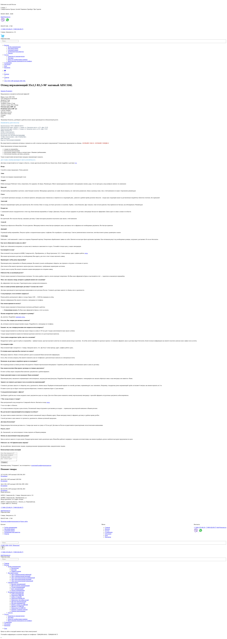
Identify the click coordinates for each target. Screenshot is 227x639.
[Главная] (5, 70)
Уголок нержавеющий (18, 587)
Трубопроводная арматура (16, 51)
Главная (107, 527)
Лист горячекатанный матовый (20, 576)
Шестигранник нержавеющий (20, 585)
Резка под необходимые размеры (17, 59)
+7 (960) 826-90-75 (17, 29)
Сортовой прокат (13, 50)
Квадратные (15, 568)
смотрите (19, 317)
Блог (5, 66)
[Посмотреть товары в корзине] (2, 37)
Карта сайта (24, 521)
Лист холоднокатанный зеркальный (22, 581)
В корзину (9, 91)
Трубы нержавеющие (14, 47)
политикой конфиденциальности (41, 465)
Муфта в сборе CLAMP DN (19, 604)
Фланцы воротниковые (18, 611)
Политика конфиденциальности (10, 521)
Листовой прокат (13, 48)
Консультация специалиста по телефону (20, 61)
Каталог (6, 45)
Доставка (10, 58)
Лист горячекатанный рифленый (21, 574)
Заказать (3, 91)
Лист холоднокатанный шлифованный (23, 577)
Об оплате (7, 64)
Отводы (10, 53)
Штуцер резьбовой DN (18, 603)
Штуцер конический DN (18, 601)
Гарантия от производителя (16, 56)
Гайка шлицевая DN (17, 593)
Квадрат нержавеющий (18, 584)
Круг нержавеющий (17, 589)
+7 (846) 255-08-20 (6, 29)
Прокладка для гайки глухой (20, 600)
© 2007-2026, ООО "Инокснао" (10, 545)
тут (76, 163)
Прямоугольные (16, 571)
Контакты (7, 67)
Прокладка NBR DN (17, 595)
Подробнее (4, 476)
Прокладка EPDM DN (18, 598)
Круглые (14, 569)
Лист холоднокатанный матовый (21, 579)
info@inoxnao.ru (5, 17)
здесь (86, 253)
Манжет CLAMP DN (17, 606)
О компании (8, 63)
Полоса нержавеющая (18, 590)
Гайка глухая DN (16, 597)
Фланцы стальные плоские (19, 609)
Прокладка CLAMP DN (18, 608)
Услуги (6, 55)
